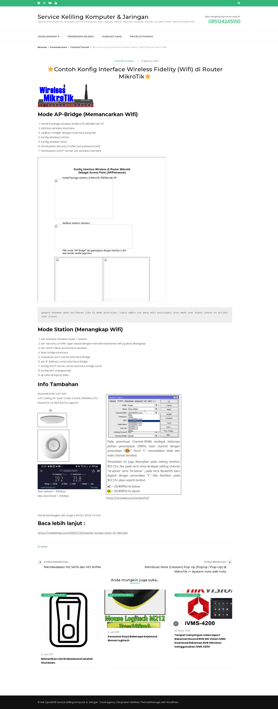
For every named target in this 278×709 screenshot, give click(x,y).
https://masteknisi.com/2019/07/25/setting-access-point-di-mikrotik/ (83, 533)
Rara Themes (142, 702)
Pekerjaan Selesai (81, 36)
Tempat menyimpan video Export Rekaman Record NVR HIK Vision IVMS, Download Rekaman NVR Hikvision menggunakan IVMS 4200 (200, 641)
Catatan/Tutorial (124, 61)
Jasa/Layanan (47, 36)
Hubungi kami (112, 36)
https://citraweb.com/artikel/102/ (127, 498)
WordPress (172, 702)
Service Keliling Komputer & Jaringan (93, 16)
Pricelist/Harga (141, 36)
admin (44, 546)
